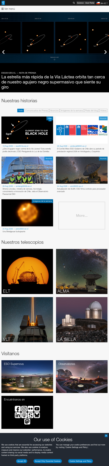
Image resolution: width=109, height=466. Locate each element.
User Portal (89, 3)
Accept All (21, 461)
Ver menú (9, 8)
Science (80, 3)
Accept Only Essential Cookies (47, 461)
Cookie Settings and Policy (81, 461)
